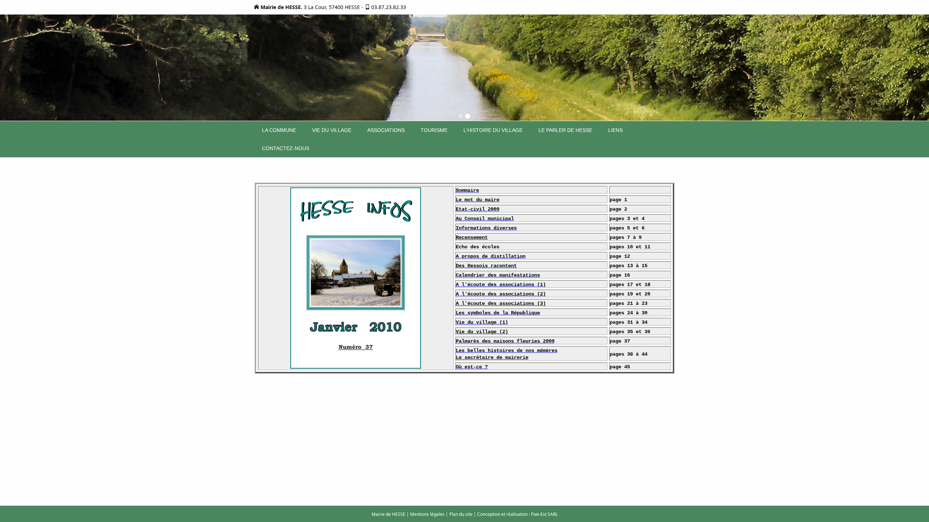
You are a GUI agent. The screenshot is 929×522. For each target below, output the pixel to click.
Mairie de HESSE (388, 514)
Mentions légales (427, 514)
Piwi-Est (539, 514)
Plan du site (460, 514)
